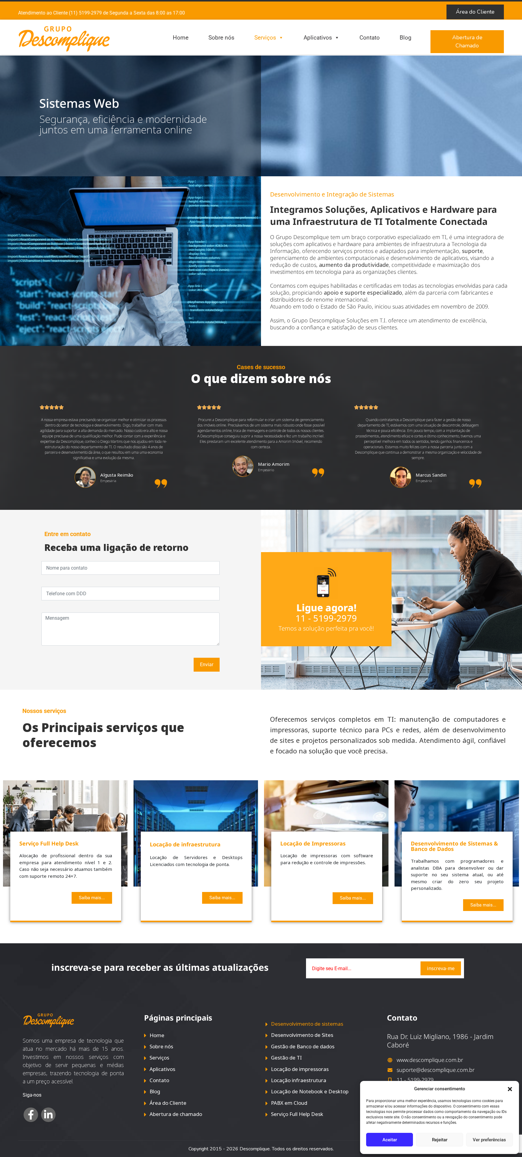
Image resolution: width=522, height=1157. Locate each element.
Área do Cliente (168, 1102)
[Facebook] (31, 1114)
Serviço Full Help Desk (297, 1114)
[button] (510, 1089)
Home (180, 37)
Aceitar (389, 1140)
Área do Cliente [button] (475, 11)
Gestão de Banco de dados (302, 1046)
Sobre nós (221, 37)
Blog (405, 37)
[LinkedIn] (48, 1114)
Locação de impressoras (300, 1069)
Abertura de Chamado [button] (467, 41)
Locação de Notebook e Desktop (310, 1091)
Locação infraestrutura (298, 1080)
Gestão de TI (286, 1057)
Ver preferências (489, 1140)
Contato (369, 37)
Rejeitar (439, 1140)
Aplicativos (318, 37)
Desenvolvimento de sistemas (307, 1023)
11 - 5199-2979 (326, 618)
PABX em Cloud (289, 1102)
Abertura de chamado (176, 1114)
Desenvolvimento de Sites (302, 1034)
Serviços (265, 37)
